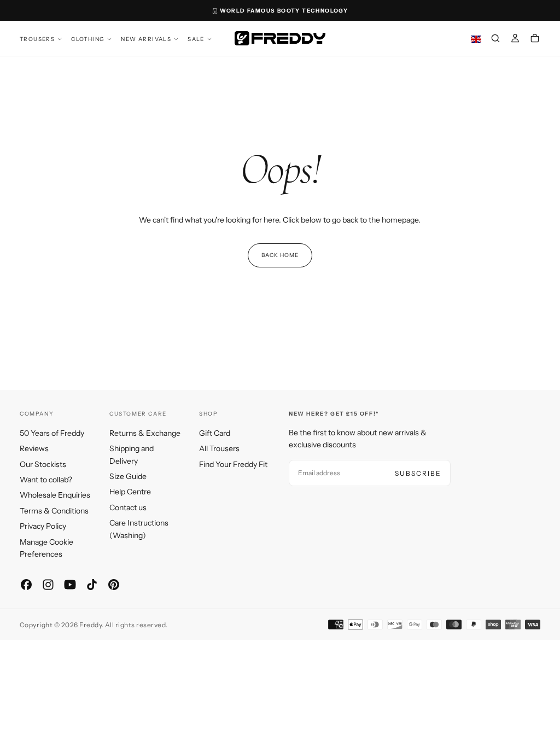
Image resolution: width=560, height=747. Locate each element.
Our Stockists (43, 464)
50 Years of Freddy (52, 433)
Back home (280, 255)
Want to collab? (46, 480)
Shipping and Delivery (131, 454)
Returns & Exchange (144, 433)
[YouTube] (70, 584)
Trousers (37, 39)
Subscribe (418, 473)
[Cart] (534, 39)
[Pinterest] (113, 584)
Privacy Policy (43, 526)
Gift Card (214, 433)
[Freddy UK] (280, 38)
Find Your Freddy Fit (233, 464)
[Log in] (515, 39)
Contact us (128, 507)
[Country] (476, 39)
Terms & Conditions (54, 511)
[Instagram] (48, 584)
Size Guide (128, 476)
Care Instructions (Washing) (138, 529)
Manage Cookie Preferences (46, 548)
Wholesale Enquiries (55, 495)
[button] (495, 39)
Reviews (34, 448)
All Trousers (219, 448)
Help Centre (130, 492)
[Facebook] (26, 584)
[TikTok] (91, 584)
